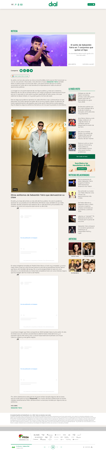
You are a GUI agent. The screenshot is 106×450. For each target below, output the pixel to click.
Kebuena (77, 437)
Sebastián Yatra (16, 408)
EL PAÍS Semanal (67, 437)
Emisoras (37, 429)
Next (65, 124)
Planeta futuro (72, 437)
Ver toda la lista (81, 156)
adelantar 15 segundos (57, 447)
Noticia (14, 31)
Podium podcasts (50, 439)
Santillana (50, 435)
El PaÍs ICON (56, 439)
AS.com (69, 435)
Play (53, 447)
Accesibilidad (49, 429)
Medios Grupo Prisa (24, 440)
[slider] (53, 444)
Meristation (75, 439)
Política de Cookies (67, 429)
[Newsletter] (21, 4)
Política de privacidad (57, 429)
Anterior (45, 447)
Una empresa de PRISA (24, 436)
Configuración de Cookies (78, 429)
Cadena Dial (61, 437)
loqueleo (68, 439)
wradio (50, 437)
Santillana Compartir (57, 435)
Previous (12, 124)
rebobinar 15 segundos (49, 447)
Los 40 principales (43, 435)
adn (73, 435)
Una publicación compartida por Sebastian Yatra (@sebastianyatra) (38, 260)
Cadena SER (64, 435)
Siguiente (61, 447)
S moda (62, 439)
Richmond (36, 439)
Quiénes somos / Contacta (28, 429)
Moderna (43, 439)
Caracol (78, 435)
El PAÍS (36, 435)
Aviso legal (42, 429)
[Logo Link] (53, 4)
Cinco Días (56, 437)
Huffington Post (38, 437)
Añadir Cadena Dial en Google (21, 76)
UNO (46, 437)
